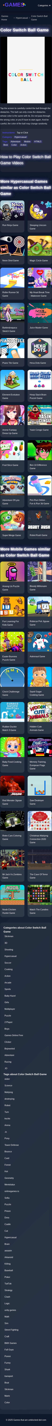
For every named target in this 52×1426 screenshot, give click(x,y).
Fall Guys (9, 1350)
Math (7, 1317)
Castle (8, 1224)
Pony (7, 1138)
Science (8, 1085)
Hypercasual (22, 18)
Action (23, 145)
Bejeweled (10, 1049)
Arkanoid (9, 1257)
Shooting (9, 949)
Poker (7, 1277)
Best (5, 145)
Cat (6, 1231)
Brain (7, 1244)
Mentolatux (10, 1184)
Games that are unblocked (25, 1420)
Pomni (8, 1356)
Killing (8, 1264)
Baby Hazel (10, 996)
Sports (8, 989)
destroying (9, 1099)
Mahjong (9, 1092)
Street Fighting (11, 1330)
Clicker (8, 1042)
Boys (7, 1029)
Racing (8, 1062)
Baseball (9, 1270)
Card (7, 1158)
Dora (7, 1217)
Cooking (9, 969)
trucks (7, 1118)
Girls (7, 1002)
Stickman (9, 936)
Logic (7, 1303)
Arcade (8, 983)
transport (9, 1376)
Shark (7, 1369)
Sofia (7, 1198)
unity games (10, 1310)
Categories (44, 5)
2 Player (8, 1022)
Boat (7, 1383)
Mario (7, 1396)
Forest (8, 1165)
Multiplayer (10, 1009)
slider (7, 1079)
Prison (8, 1211)
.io (6, 1132)
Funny (8, 1363)
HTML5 (37, 141)
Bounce (8, 1151)
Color (14, 145)
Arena (7, 1125)
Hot (6, 1171)
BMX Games (11, 1343)
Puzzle (8, 1016)
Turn (7, 1112)
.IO (6, 1068)
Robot (7, 1105)
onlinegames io (12, 1191)
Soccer (8, 963)
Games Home (4, 18)
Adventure (15, 141)
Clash (7, 1297)
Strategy (8, 1290)
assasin (8, 1250)
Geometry (9, 1178)
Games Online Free (14, 1035)
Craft (7, 1336)
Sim (6, 1323)
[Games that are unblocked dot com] (14, 8)
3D (6, 943)
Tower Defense (12, 1145)
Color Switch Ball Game (39, 18)
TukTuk (8, 1283)
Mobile (27, 141)
